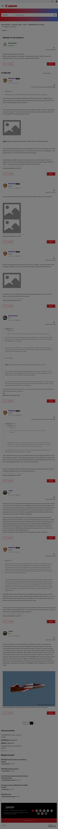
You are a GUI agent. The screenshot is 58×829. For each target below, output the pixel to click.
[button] (50, 402)
